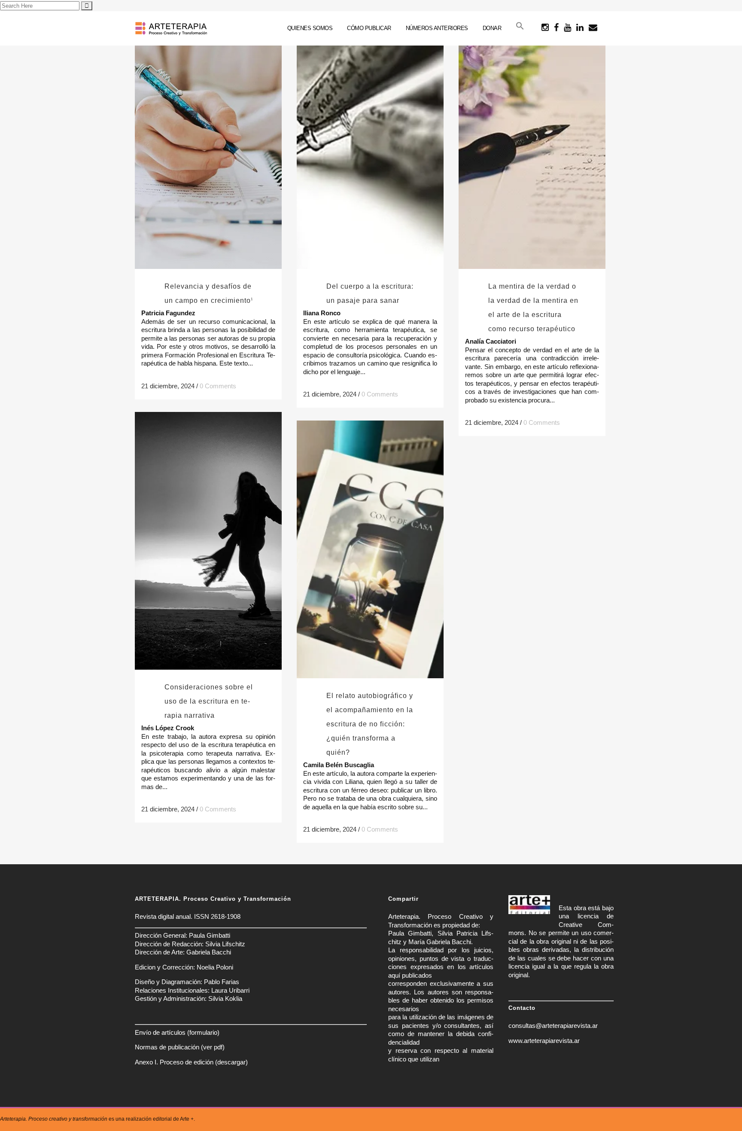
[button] (520, 28)
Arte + (187, 1119)
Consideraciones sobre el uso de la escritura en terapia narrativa (208, 701)
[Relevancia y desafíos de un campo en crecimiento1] (208, 140)
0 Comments (218, 386)
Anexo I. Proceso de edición (174, 1062)
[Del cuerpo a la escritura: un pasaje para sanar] (370, 140)
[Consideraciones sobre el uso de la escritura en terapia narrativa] (208, 541)
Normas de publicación (167, 1047)
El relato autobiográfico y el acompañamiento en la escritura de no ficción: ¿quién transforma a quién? (369, 724)
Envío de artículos (160, 1032)
